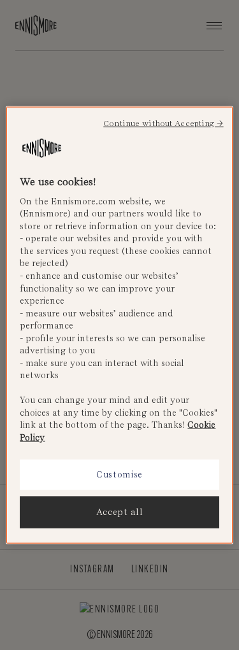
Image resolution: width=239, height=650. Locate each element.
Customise (119, 474)
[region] (119, 325)
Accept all (119, 512)
